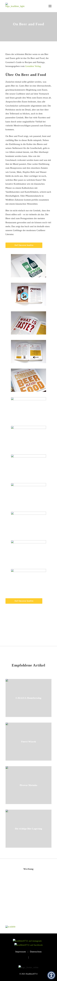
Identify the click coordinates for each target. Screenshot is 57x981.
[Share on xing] (40, 628)
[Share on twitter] (17, 628)
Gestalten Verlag (33, 66)
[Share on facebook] (13, 628)
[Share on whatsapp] (32, 628)
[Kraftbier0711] (14, 6)
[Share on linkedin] (28, 628)
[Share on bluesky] (36, 628)
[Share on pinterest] (24, 628)
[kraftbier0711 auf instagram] (28, 941)
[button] (50, 6)
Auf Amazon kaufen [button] (23, 245)
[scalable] (10, 926)
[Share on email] (44, 628)
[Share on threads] (20, 628)
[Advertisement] (28, 900)
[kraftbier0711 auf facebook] (28, 945)
